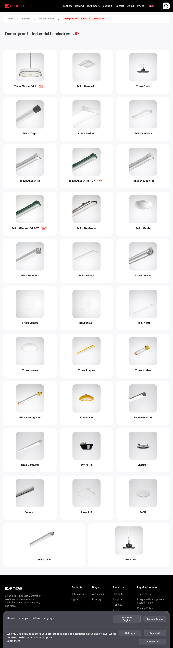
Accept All (153, 641)
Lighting (79, 5)
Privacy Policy (145, 608)
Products (67, 5)
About (130, 5)
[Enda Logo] (11, 588)
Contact (119, 5)
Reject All (155, 633)
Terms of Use (144, 594)
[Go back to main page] (14, 6)
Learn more (13, 640)
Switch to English (127, 619)
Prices (140, 5)
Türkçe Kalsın (155, 619)
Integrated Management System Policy (150, 601)
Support (107, 5)
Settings (130, 633)
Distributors (93, 5)
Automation (77, 594)
